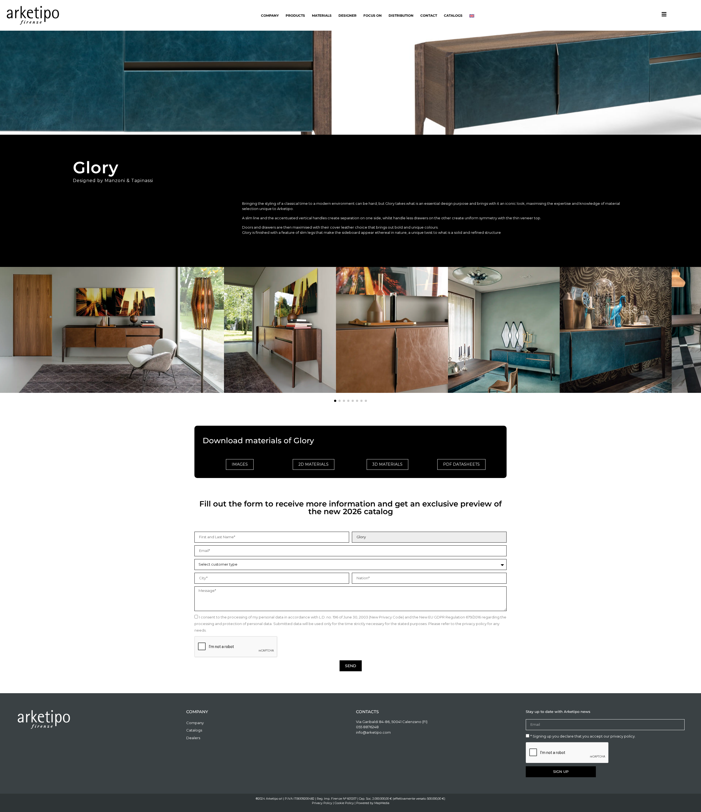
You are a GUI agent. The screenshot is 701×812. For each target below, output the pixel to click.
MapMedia (381, 803)
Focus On (372, 15)
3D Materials (387, 464)
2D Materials (313, 464)
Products (295, 15)
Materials (322, 15)
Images (240, 464)
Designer (347, 15)
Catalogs (453, 15)
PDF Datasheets (461, 464)
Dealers (193, 738)
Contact (428, 15)
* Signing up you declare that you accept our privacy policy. (583, 736)
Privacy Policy (322, 803)
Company (270, 15)
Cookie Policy (344, 803)
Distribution (401, 15)
